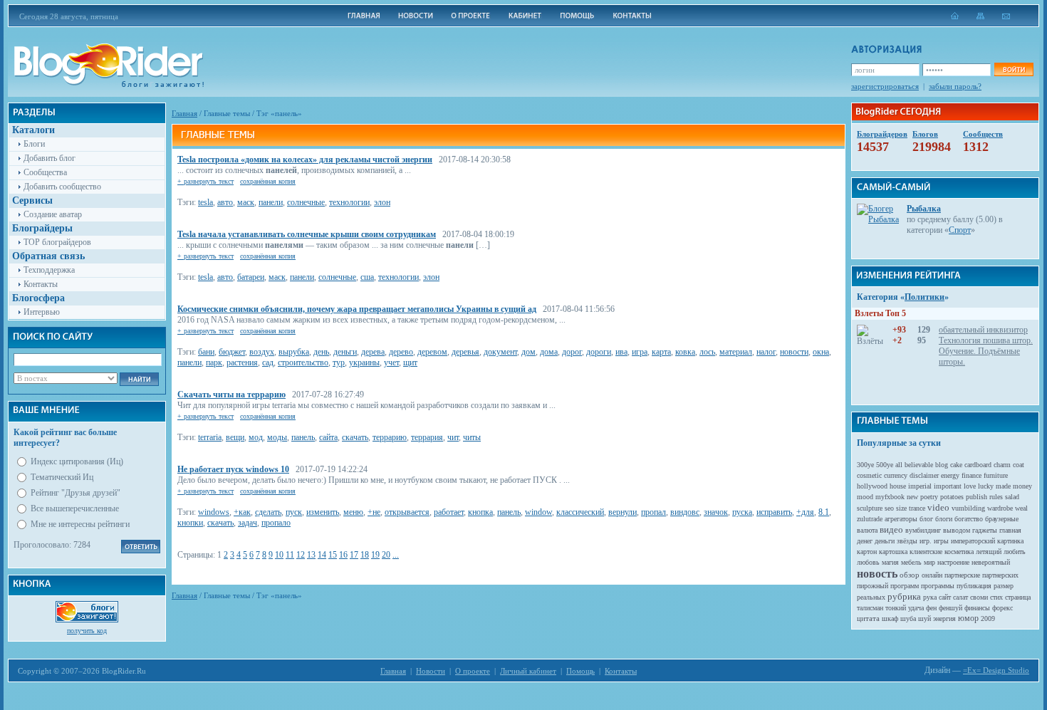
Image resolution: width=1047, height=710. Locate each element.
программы (937, 586)
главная (1010, 530)
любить (1015, 551)
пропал (653, 512)
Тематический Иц (62, 477)
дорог (572, 352)
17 (354, 555)
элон (382, 202)
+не (374, 512)
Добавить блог (49, 158)
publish (976, 497)
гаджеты (984, 530)
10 (279, 555)
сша (367, 277)
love (970, 486)
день (321, 352)
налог (766, 352)
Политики (924, 297)
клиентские (926, 551)
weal (1021, 508)
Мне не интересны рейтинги (80, 524)
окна (821, 352)
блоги (943, 519)
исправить (774, 512)
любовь (868, 562)
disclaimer (924, 475)
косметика (959, 551)
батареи (250, 277)
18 (364, 555)
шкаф (890, 618)
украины (364, 362)
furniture (996, 475)
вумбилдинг (923, 530)
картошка (893, 551)
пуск (294, 512)
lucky (986, 486)
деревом (432, 352)
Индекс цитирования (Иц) (77, 461)
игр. (926, 541)
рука (930, 597)
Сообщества (45, 172)
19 (375, 555)
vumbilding (968, 508)
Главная (184, 113)
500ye (884, 465)
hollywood (872, 486)
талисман (870, 608)
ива (621, 352)
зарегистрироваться (885, 86)
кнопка (480, 512)
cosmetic (869, 475)
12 (300, 555)
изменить (322, 512)
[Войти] (1013, 69)
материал (735, 352)
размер (1004, 586)
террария (427, 437)
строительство (303, 362)
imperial (920, 486)
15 (332, 555)
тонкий (895, 608)
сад (268, 362)
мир (929, 562)
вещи (235, 437)
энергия (944, 618)
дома (549, 352)
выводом (956, 530)
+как (242, 512)
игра (639, 352)
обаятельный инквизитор (983, 330)
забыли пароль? (955, 86)
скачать (355, 437)
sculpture (869, 508)
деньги (345, 352)
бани (206, 352)
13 (311, 555)
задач (247, 523)
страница (1018, 597)
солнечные (306, 202)
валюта (867, 530)
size (901, 508)
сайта (328, 437)
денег (864, 541)
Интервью (42, 312)
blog (941, 465)
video (938, 507)
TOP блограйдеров (57, 242)
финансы (977, 608)
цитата (868, 618)
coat (1018, 465)
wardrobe (1000, 508)
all (898, 465)
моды (277, 437)
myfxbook (890, 497)
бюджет (232, 352)
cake (956, 465)
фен (931, 608)
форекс (1002, 608)
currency (895, 475)
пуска (742, 512)
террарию (390, 437)
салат (960, 597)
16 (343, 555)
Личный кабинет (528, 671)
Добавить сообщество (62, 187)
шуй (924, 618)
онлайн (932, 575)
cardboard (977, 465)
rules (996, 497)
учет (391, 362)
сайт (945, 597)
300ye (865, 465)
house (898, 486)
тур (339, 362)
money (1022, 486)
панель (303, 437)
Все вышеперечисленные (75, 508)
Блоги (34, 144)
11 (290, 555)
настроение (953, 562)
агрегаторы (901, 519)
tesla (205, 202)
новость (877, 574)
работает (449, 512)
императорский (973, 541)
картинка (1010, 541)
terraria (210, 437)
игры (941, 541)
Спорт (960, 230)
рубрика (904, 596)
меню (353, 512)
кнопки (190, 523)
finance (971, 475)
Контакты (41, 284)
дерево (401, 352)
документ (500, 352)
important (948, 486)
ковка (685, 352)
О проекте (472, 671)
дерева (373, 352)
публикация (974, 586)
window (538, 512)
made (1003, 486)
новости (794, 352)
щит (410, 362)
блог (926, 519)
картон (867, 551)
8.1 (823, 512)
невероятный (991, 562)
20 (386, 555)
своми (979, 597)
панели (271, 202)
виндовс (684, 512)
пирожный (872, 586)
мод (256, 437)
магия (890, 562)
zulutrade (869, 519)
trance (917, 508)
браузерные (1002, 519)
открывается (407, 512)
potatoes (952, 497)
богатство (968, 519)
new (912, 497)
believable (919, 465)
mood (865, 497)
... (395, 555)
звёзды (907, 541)
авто (225, 202)
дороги (598, 352)
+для (805, 512)
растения (242, 362)
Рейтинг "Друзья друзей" (75, 493)
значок (716, 512)
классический (580, 512)
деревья (465, 352)
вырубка (293, 352)
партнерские (962, 575)
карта (661, 352)
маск (245, 202)
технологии (349, 202)
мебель (911, 562)
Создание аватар (53, 214)
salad (1012, 497)
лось (707, 352)
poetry (929, 497)
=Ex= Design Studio (996, 670)
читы (472, 437)
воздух (261, 352)
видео (891, 529)
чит (453, 437)
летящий (988, 551)
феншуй (950, 608)
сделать (268, 512)
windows (213, 512)
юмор (968, 618)
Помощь (580, 671)
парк (214, 362)
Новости (430, 671)
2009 (988, 618)
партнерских (1000, 575)
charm (1002, 465)
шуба (908, 618)
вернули (622, 512)
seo (889, 508)
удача (916, 608)
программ (904, 586)
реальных (871, 597)
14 (322, 555)
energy (950, 475)
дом (528, 352)
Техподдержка (49, 270)
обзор (910, 574)
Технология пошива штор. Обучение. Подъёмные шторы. (986, 351)
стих (996, 597)
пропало (276, 523)
